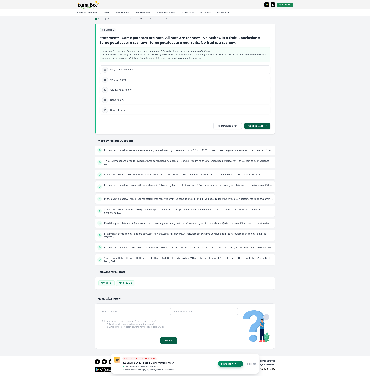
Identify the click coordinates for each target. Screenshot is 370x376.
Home (100, 19)
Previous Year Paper (87, 12)
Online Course (122, 12)
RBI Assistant (125, 283)
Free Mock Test (142, 12)
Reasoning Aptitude (121, 19)
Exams (106, 12)
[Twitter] (104, 361)
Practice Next (255, 126)
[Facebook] (97, 361)
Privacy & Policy (266, 369)
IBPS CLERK (106, 283)
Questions (108, 19)
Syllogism (134, 19)
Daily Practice (187, 12)
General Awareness (165, 12)
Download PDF (229, 126)
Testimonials (223, 12)
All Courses (205, 12)
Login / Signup (284, 4)
